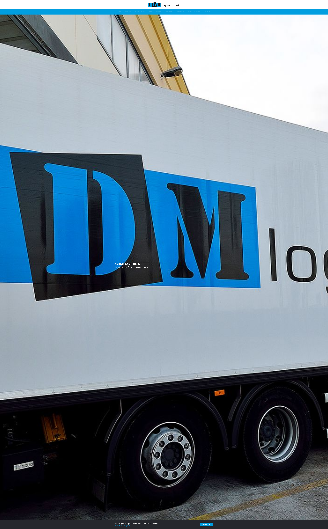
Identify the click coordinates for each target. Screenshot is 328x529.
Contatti (207, 12)
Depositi (158, 12)
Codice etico (169, 12)
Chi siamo (128, 12)
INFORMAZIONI (206, 524)
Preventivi (180, 12)
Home (119, 12)
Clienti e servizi (140, 12)
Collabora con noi (194, 12)
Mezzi (150, 12)
